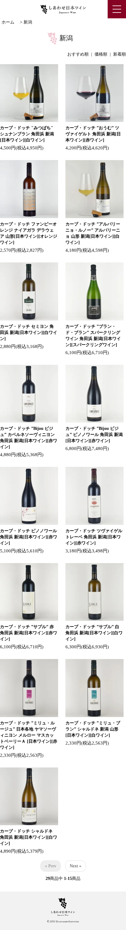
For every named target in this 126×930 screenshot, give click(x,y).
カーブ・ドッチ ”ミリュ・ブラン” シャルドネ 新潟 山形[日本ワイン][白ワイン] (92, 729)
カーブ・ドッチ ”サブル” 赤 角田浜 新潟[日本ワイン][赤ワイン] (28, 632)
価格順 (100, 54)
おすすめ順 (78, 54)
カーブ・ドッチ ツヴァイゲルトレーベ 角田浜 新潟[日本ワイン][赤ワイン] (93, 537)
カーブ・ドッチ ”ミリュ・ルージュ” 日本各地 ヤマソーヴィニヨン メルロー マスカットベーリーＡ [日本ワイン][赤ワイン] (28, 735)
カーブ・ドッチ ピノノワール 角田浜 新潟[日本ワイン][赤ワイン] (28, 537)
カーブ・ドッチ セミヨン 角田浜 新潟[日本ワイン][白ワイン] (28, 332)
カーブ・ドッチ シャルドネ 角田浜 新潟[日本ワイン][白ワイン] (28, 837)
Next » (75, 866)
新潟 (28, 22)
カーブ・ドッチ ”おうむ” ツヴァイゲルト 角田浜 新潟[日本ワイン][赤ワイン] (93, 134)
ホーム (8, 22)
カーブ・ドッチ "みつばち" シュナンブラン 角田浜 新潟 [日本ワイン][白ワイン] (27, 134)
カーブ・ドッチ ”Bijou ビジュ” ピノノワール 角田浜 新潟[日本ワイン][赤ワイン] (94, 434)
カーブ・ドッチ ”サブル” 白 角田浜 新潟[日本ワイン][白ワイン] (94, 632)
